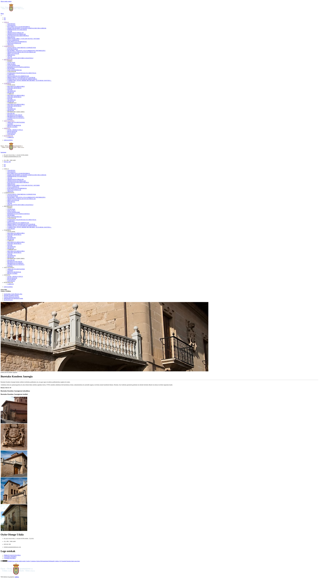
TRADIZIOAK (11, 91)
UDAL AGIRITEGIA (13, 40)
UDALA (6, 22)
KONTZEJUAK (8, 135)
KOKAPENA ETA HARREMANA (17, 41)
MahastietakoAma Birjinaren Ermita (13, 298)
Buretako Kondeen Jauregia (11, 295)
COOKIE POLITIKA (10, 558)
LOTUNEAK (11, 82)
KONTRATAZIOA (12, 49)
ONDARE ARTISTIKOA (14, 88)
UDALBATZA (11, 25)
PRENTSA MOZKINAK (14, 125)
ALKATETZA (11, 23)
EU (5, 19)
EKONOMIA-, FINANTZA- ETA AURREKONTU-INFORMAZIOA (26, 50)
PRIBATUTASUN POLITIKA (12, 555)
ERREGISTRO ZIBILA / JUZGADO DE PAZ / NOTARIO (23, 38)
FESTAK (9, 89)
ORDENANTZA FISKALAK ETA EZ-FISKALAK (21, 52)
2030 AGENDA (8, 140)
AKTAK (9, 31)
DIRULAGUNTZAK (13, 53)
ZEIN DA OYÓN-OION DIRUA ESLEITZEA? (20, 58)
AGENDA (10, 124)
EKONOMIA (11, 68)
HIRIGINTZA (11, 37)
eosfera (17, 577)
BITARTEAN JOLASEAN (14, 115)
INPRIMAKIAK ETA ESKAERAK (17, 29)
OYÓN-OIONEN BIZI (13, 65)
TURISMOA (7, 83)
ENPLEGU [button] (7, 275)
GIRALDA (10, 44)
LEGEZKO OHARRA (10, 556)
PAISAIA (10, 119)
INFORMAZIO (8, 59)
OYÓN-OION (11, 62)
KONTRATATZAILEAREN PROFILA (18, 35)
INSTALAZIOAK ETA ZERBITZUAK (18, 76)
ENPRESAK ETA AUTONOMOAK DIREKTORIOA (22, 79)
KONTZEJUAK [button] (8, 282)
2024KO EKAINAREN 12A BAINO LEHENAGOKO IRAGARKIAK (26, 28)
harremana (3, 152)
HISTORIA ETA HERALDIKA (16, 86)
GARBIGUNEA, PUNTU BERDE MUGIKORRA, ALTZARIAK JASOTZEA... (29, 80)
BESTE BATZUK (12, 131)
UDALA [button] (6, 169)
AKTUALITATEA (9, 121)
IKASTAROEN (11, 133)
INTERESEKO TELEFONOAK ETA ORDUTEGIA (21, 73)
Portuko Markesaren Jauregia (11, 297)
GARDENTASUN (9, 46)
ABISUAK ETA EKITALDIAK (16, 122)
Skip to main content (6, 1)
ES (5, 18)
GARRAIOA (11, 74)
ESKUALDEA (11, 64)
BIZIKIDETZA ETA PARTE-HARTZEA (18, 67)
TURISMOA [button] (7, 230)
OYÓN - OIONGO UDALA (15, 130)
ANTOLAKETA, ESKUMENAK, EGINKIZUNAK (21, 47)
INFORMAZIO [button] (8, 206)
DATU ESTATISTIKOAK (14, 70)
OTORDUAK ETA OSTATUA (15, 118)
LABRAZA (10, 137)
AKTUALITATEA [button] (9, 267)
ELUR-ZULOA (8, 300)
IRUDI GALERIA (12, 127)
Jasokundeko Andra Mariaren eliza (13, 294)
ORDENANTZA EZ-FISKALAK (16, 34)
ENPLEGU (7, 128)
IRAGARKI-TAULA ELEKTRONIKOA (18, 26)
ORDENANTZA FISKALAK (15, 32)
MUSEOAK (10, 92)
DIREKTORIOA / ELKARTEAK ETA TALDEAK (21, 77)
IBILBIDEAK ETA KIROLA (15, 116)
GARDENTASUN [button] (9, 193)
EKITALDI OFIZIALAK (14, 43)
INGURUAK (11, 113)
